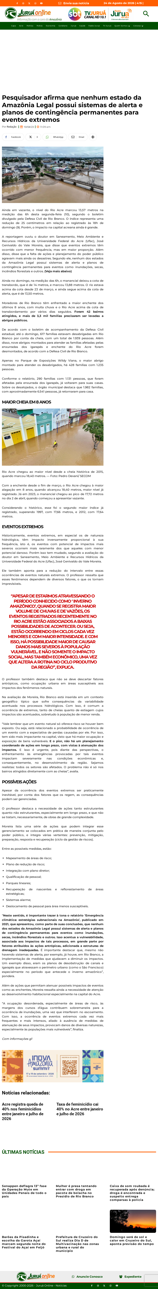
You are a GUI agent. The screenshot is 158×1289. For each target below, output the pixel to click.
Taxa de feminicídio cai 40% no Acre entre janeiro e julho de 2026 (79, 1109)
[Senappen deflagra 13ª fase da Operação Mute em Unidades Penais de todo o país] (25, 1170)
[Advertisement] (79, 58)
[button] (146, 14)
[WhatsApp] (35, 3)
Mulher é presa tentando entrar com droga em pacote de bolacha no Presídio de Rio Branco (76, 1191)
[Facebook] (17, 3)
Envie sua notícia (76, 3)
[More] (93, 137)
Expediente (132, 1276)
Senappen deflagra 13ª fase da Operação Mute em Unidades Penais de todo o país (24, 1191)
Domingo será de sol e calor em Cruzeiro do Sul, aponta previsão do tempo (132, 1240)
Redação (12, 126)
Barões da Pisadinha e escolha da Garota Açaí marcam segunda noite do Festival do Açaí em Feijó (24, 1242)
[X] (29, 3)
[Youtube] (41, 3)
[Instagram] (23, 3)
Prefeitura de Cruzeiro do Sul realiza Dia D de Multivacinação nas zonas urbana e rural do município (77, 1244)
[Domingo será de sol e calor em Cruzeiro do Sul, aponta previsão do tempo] (133, 1221)
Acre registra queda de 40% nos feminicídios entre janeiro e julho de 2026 (22, 1111)
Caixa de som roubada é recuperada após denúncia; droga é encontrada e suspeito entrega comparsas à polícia (132, 1193)
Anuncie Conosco (89, 1276)
